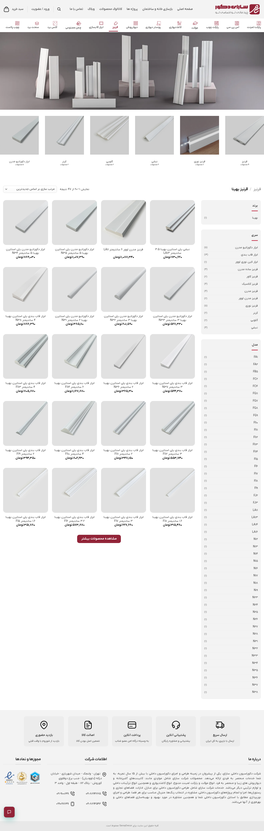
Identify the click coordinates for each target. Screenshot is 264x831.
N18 (255, 583)
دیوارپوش (132, 27)
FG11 (255, 393)
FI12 (255, 437)
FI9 (256, 488)
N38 (255, 692)
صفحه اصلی (185, 9)
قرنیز (115, 27)
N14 (255, 554)
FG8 (255, 408)
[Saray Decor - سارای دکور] (230, 9)
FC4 (255, 386)
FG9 (255, 415)
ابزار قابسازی (96, 27)
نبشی (254, 328)
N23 (255, 597)
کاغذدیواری (175, 27)
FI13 (255, 444)
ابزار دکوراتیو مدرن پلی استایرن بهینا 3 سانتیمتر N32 (123, 318)
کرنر (255, 313)
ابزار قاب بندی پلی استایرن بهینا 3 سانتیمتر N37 (172, 385)
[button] (59, 9)
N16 (256, 568)
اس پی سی (232, 27)
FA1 (256, 357)
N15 (255, 561)
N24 (255, 605)
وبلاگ (91, 9)
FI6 (256, 466)
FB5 (255, 372)
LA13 (255, 517)
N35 (255, 670)
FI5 (256, 459)
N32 (255, 648)
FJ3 (255, 503)
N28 (255, 634)
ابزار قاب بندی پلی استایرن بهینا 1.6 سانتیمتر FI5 (26, 519)
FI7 (256, 474)
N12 (256, 539)
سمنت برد (33, 27)
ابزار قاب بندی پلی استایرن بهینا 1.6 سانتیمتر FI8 (172, 519)
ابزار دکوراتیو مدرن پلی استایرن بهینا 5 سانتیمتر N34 (25, 251)
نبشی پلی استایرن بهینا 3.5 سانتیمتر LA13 (172, 251)
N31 (255, 641)
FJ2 (256, 496)
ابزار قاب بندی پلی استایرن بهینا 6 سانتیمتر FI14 (74, 385)
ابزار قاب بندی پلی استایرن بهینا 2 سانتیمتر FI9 (26, 452)
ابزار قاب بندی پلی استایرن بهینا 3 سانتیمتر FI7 (124, 519)
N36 (255, 678)
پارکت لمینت (254, 27)
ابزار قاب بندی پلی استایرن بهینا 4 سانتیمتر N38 (26, 318)
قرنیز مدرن (251, 291)
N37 (255, 685)
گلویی (254, 320)
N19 (256, 590)
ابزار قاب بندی (249, 255)
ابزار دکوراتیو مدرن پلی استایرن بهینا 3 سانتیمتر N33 (172, 318)
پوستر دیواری (153, 27)
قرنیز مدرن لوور (248, 298)
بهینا (255, 218)
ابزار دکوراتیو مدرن (246, 247)
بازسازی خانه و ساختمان (157, 9)
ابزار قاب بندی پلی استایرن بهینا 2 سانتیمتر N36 (124, 385)
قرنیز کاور (252, 277)
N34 (255, 663)
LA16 (255, 532)
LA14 (255, 525)
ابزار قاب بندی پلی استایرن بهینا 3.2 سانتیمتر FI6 (74, 519)
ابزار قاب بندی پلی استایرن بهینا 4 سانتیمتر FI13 (26, 385)
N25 (255, 612)
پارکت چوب (212, 27)
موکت (194, 28)
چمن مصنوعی (73, 27)
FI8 (256, 481)
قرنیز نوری (251, 306)
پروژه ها (132, 9)
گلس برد (52, 27)
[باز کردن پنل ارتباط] (9, 812)
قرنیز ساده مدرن (248, 269)
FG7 (255, 401)
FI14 (255, 452)
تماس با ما (76, 9)
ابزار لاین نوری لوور (246, 262)
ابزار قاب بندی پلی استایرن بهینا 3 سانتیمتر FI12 (172, 452)
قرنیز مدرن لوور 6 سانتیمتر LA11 (123, 250)
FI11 (256, 430)
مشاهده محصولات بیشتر (99, 539)
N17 (255, 576)
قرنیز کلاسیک (250, 284)
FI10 (256, 423)
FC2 (255, 379)
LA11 (255, 510)
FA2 (255, 364)
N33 (255, 656)
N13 (255, 547)
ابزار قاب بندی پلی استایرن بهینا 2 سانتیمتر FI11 (124, 452)
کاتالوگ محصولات (110, 9)
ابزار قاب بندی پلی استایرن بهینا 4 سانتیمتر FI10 (74, 452)
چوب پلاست (12, 27)
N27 (255, 627)
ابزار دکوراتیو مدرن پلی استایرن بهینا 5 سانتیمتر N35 (74, 251)
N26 (255, 619)
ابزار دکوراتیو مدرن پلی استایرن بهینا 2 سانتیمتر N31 (74, 318)
